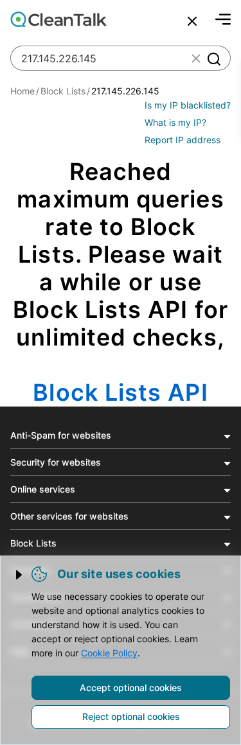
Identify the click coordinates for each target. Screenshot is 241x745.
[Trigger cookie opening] (20, 574)
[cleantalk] (58, 19)
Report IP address (182, 139)
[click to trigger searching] (213, 58)
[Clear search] (196, 58)
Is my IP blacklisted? (188, 105)
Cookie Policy (109, 652)
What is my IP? (175, 122)
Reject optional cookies (131, 716)
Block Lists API (120, 392)
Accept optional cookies (131, 687)
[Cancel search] (192, 21)
